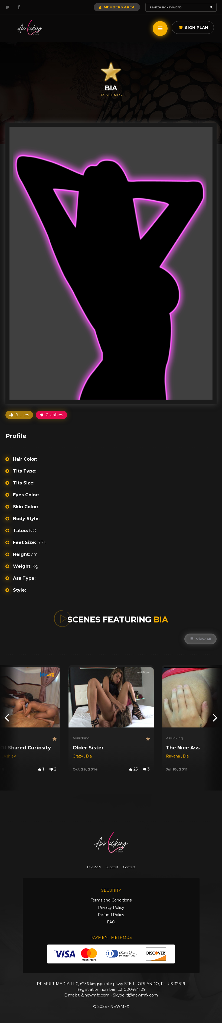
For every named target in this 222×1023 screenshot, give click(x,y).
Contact (129, 867)
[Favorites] (54, 739)
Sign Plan (196, 27)
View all (203, 639)
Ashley (10, 756)
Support (112, 867)
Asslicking (81, 738)
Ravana (173, 756)
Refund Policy (111, 914)
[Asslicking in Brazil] (29, 27)
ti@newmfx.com (93, 995)
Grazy (78, 756)
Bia (89, 756)
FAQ (111, 922)
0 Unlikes (54, 414)
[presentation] (7, 717)
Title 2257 (94, 867)
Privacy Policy (111, 907)
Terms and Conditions (111, 900)
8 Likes (21, 414)
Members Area (119, 7)
